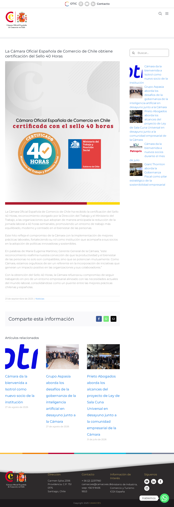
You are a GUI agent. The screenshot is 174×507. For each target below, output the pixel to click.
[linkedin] (153, 481)
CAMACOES (95, 503)
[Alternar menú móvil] (167, 13)
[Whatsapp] (164, 498)
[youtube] (146, 481)
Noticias (40, 298)
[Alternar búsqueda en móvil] (160, 13)
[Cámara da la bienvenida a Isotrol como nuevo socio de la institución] (21, 345)
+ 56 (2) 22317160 (91, 480)
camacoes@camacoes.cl (96, 484)
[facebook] (160, 481)
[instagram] (146, 488)
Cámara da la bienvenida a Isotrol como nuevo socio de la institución (19, 389)
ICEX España (117, 491)
